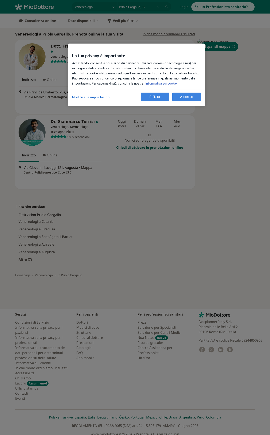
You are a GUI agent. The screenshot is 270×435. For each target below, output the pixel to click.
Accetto (186, 96)
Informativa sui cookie (160, 83)
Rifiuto (155, 96)
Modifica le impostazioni (91, 97)
